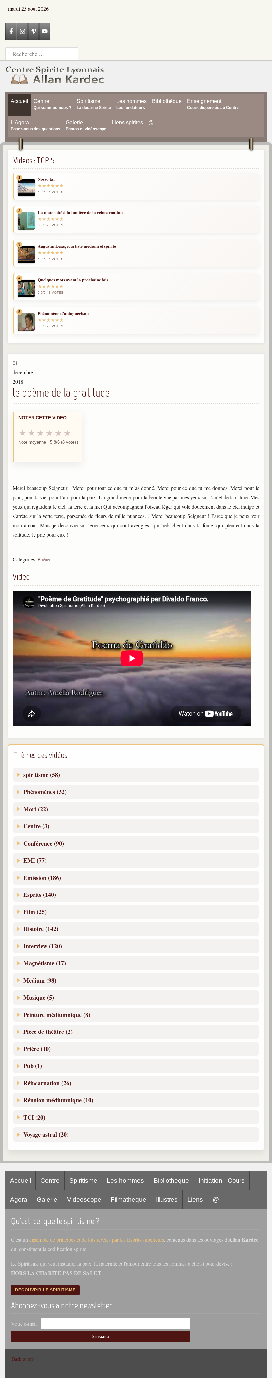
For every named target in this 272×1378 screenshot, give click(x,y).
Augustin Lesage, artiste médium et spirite (77, 246)
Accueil (20, 1180)
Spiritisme (83, 1180)
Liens (195, 1199)
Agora (18, 1199)
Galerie (47, 1199)
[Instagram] (22, 31)
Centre (50, 1180)
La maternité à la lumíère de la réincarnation (80, 212)
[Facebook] (11, 31)
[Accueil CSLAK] (55, 76)
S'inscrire (100, 1336)
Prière (43, 559)
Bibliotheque (171, 1180)
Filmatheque (128, 1199)
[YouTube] (44, 31)
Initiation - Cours (222, 1180)
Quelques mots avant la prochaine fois (73, 279)
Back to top (23, 1359)
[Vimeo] (33, 31)
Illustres (167, 1199)
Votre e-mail (24, 1323)
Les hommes (125, 1180)
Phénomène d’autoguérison (63, 313)
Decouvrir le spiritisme (45, 1290)
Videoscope (84, 1199)
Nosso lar (46, 179)
